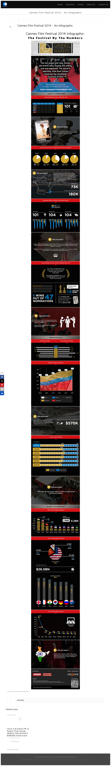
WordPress (74, 757)
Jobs (82, 759)
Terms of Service (66, 759)
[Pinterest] (2, 385)
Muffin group (48, 757)
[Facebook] (2, 377)
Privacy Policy (76, 759)
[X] (2, 381)
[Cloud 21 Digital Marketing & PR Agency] (4, 4)
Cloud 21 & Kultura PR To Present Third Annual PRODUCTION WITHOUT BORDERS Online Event (18, 732)
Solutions (45, 759)
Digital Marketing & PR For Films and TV (31, 759)
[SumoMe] (2, 393)
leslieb (20, 700)
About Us (51, 759)
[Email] (2, 389)
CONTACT (87, 759)
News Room (58, 759)
